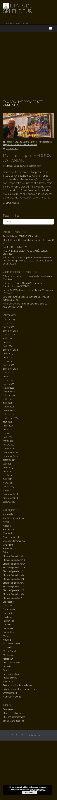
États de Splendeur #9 (13, 594)
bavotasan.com (38, 735)
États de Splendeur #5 (13, 583)
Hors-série (8, 613)
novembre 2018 (10, 498)
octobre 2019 (9, 460)
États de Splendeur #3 (13, 575)
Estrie (5, 552)
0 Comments (12, 148)
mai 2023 (7, 361)
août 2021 (7, 399)
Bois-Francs (8, 529)
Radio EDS (8, 681)
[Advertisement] (28, 62)
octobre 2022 (9, 372)
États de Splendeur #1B (14, 567)
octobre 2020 (9, 414)
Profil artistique (45, 142)
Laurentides (8, 632)
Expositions (8, 602)
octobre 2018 (9, 502)
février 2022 (8, 384)
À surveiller (8, 514)
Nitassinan (8, 659)
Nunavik (7, 666)
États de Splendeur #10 (26, 142)
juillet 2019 (8, 467)
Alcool (6, 522)
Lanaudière (8, 628)
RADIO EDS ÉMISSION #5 (15, 247)
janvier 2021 (8, 406)
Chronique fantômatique (14, 541)
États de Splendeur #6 (13, 586)
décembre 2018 (10, 494)
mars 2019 (8, 483)
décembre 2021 (10, 391)
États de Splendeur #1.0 (14, 556)
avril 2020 (7, 437)
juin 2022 (7, 376)
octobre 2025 (9, 319)
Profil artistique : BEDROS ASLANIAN (20, 236)
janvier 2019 (8, 490)
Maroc (6, 636)
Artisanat (7, 526)
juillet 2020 (8, 425)
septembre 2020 (11, 418)
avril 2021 (7, 403)
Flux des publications (13, 713)
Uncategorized (10, 693)
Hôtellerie (7, 617)
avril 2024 (7, 346)
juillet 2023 (8, 353)
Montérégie (8, 655)
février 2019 (8, 486)
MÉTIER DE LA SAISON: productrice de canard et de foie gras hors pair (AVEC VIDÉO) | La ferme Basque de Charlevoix (27, 260)
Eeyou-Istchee (9, 548)
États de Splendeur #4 (13, 579)
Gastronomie (9, 609)
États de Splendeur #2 (13, 571)
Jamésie (7, 624)
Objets (6, 670)
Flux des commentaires (14, 717)
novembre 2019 (10, 456)
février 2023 (8, 365)
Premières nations (11, 674)
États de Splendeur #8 (13, 590)
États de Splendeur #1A (14, 564)
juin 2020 (7, 429)
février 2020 (8, 444)
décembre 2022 (10, 369)
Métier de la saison (12, 643)
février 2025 (8, 327)
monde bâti (8, 647)
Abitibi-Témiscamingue (13, 518)
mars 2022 (8, 380)
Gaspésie (7, 605)
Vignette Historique (12, 697)
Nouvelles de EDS (11, 662)
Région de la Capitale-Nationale (17, 685)
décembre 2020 (10, 410)
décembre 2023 (10, 350)
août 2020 (7, 422)
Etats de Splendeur (15, 166)
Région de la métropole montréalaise (20, 144)
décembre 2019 (10, 452)
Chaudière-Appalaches (13, 537)
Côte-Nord (8, 545)
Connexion (8, 709)
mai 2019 (7, 475)
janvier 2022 (8, 388)
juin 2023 (7, 357)
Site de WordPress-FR (13, 721)
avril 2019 (7, 479)
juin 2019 (7, 471)
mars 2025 (8, 323)
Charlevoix (8, 533)
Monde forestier (10, 651)
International (8, 621)
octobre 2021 (9, 395)
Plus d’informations (37, 789)
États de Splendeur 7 (12, 598)
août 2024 (7, 338)
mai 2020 (7, 433)
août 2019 (7, 464)
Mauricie (7, 640)
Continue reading (12, 203)
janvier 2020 (9, 448)
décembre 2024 (10, 331)
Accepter (29, 792)
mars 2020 (8, 441)
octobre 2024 (9, 334)
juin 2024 (7, 342)
